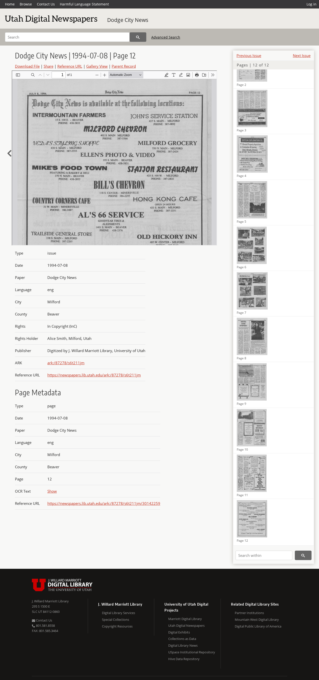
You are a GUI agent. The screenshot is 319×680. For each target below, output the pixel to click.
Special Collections (115, 619)
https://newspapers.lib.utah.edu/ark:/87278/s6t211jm (94, 374)
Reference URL (69, 66)
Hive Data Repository (184, 659)
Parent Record (124, 66)
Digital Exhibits (179, 632)
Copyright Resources (117, 626)
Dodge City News (127, 19)
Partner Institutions (249, 613)
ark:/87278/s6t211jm (65, 362)
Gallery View (97, 66)
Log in (312, 4)
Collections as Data (182, 638)
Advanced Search (165, 37)
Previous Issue (249, 55)
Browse (26, 4)
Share (48, 66)
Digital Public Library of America (258, 626)
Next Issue (302, 55)
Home (10, 4)
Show (52, 491)
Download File (27, 66)
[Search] (138, 37)
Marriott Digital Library (185, 619)
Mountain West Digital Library (257, 619)
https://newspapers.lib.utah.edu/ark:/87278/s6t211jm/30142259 (103, 503)
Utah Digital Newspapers (186, 625)
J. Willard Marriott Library (50, 601)
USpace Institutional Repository (191, 652)
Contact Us (46, 4)
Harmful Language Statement (84, 4)
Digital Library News (183, 645)
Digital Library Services (118, 613)
